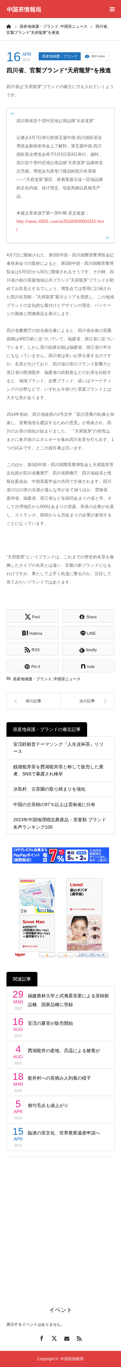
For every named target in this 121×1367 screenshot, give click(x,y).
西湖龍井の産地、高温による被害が (64, 1050)
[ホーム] (8, 26)
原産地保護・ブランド (59, 56)
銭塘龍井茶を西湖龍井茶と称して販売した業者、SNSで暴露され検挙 (58, 770)
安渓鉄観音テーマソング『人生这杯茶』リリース (58, 748)
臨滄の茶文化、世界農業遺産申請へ (64, 1132)
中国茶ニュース (67, 679)
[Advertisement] (60, 1223)
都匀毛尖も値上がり (48, 1105)
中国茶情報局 (23, 9)
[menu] (112, 9)
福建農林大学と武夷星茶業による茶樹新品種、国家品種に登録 (68, 1000)
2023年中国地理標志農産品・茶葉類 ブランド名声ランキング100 (59, 823)
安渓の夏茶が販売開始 (50, 1023)
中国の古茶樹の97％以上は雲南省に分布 (54, 804)
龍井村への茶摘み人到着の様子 (59, 1078)
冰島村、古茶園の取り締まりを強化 (49, 789)
